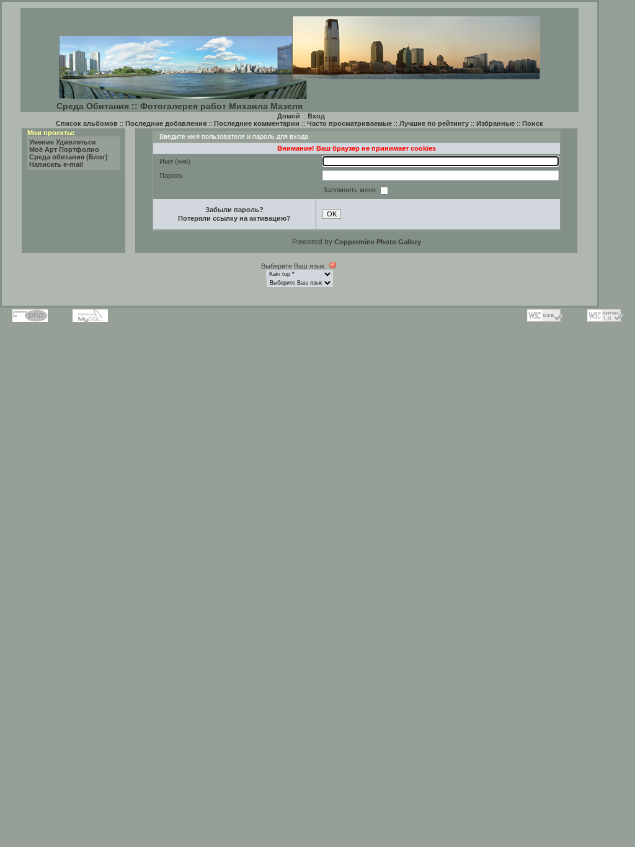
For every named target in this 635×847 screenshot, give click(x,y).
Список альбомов (87, 123)
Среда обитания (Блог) (68, 157)
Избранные (495, 123)
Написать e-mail (56, 164)
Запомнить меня (350, 189)
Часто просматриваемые (349, 123)
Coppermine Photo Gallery (377, 242)
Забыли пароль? (234, 209)
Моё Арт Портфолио (64, 149)
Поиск (532, 123)
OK (332, 214)
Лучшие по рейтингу (434, 123)
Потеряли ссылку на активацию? (234, 218)
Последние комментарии (257, 123)
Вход (316, 116)
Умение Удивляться (62, 142)
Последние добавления (165, 123)
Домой (288, 116)
